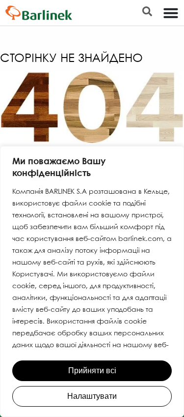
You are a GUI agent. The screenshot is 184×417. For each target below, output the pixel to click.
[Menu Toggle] (171, 13)
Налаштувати (92, 396)
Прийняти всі (92, 370)
